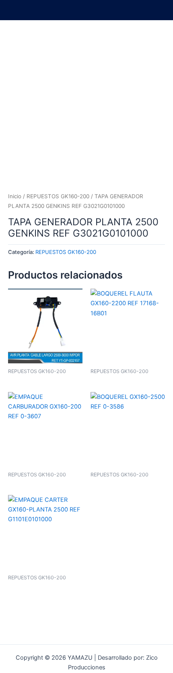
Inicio (14, 196)
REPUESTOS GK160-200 (58, 196)
